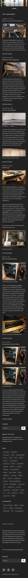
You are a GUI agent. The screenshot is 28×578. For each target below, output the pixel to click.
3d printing (6, 452)
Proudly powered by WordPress (10, 574)
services (18, 487)
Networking (18, 508)
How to (5, 508)
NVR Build (6, 168)
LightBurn (6, 475)
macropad (13, 475)
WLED (13, 496)
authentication (20, 455)
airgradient (14, 452)
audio (12, 455)
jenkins (5, 472)
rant (4, 487)
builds (10, 458)
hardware (5, 469)
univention (15, 493)
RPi (12, 511)
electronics (20, 463)
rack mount (21, 484)
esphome (12, 466)
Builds (16, 505)
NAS (4, 478)
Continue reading (7, 53)
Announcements (7, 505)
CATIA (20, 458)
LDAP (19, 472)
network (10, 478)
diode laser (6, 463)
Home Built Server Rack (10, 344)
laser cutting (12, 472)
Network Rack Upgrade (10, 60)
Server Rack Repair (9, 110)
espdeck (5, 466)
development (13, 461)
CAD (15, 458)
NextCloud (17, 478)
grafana (19, 466)
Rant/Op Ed (6, 511)
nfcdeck (5, 481)
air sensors (6, 455)
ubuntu (22, 490)
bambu (5, 458)
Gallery (22, 505)
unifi (8, 493)
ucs (4, 493)
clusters (5, 461)
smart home (6, 490)
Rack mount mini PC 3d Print (12, 21)
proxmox (5, 484)
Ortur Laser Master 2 (15, 481)
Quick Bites (13, 484)
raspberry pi (10, 487)
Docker (13, 463)
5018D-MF (5, 212)
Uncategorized (19, 511)
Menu (14, 8)
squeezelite (15, 490)
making (20, 475)
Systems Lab (10, 2)
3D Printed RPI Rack (9, 259)
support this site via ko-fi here (15, 549)
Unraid (21, 493)
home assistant (14, 469)
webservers (6, 496)
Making (11, 508)
